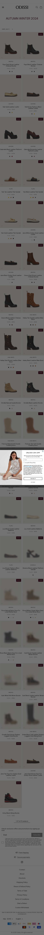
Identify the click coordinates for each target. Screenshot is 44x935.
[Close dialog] (42, 451)
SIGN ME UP (33, 478)
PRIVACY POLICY (28, 466)
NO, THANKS (33, 482)
